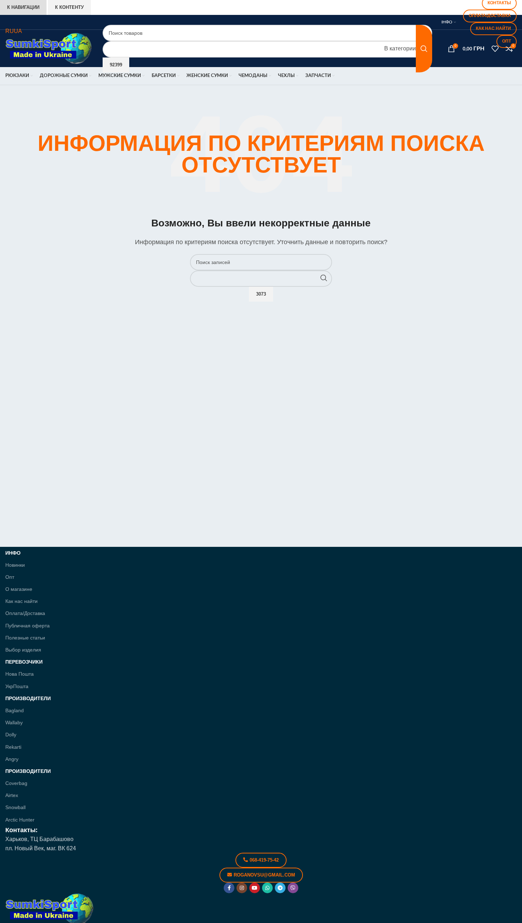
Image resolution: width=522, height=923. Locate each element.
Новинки (15, 565)
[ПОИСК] (424, 48)
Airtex (11, 795)
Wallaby (14, 722)
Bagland (14, 710)
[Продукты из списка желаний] (495, 49)
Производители (28, 698)
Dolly (10, 734)
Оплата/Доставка (25, 613)
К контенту (69, 7)
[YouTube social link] (254, 888)
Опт (9, 577)
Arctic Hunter (19, 820)
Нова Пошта (19, 674)
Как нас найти (21, 601)
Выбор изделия (23, 650)
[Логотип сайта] (48, 48)
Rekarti (13, 747)
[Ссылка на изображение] (49, 909)
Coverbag (16, 783)
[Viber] (293, 888)
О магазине (18, 589)
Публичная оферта (27, 625)
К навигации (23, 7)
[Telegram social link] (280, 888)
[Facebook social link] (229, 888)
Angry (11, 759)
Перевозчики (24, 662)
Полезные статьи (25, 638)
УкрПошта (16, 686)
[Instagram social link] (241, 888)
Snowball (15, 807)
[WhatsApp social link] (267, 888)
